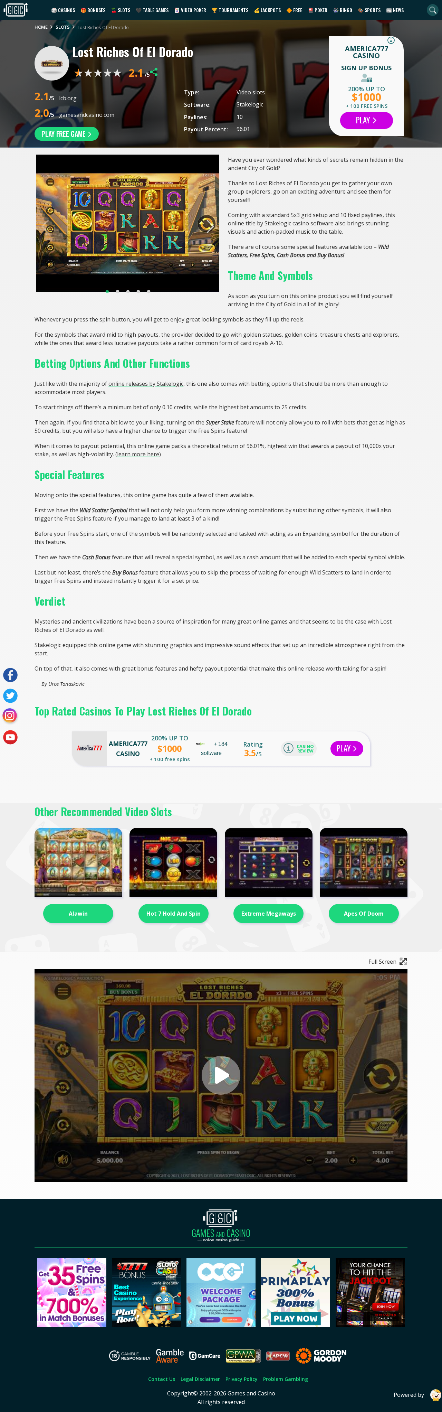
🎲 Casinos (63, 9)
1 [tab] (107, 291)
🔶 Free (294, 9)
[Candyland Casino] (71, 1325)
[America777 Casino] (89, 748)
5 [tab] (148, 291)
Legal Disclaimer (200, 1379)
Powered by (409, 1395)
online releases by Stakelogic (145, 383)
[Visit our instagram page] (10, 716)
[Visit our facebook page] (10, 675)
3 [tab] (127, 291)
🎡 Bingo (342, 9)
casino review (305, 748)
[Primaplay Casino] (295, 1325)
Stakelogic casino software (299, 223)
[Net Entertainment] (201, 744)
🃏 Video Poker (190, 9)
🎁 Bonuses (92, 9)
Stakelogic (250, 104)
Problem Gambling (285, 1379)
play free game (64, 134)
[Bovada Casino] (370, 1325)
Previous (46, 226)
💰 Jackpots (267, 9)
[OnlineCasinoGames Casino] (221, 1325)
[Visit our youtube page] (10, 737)
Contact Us (161, 1379)
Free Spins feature (88, 518)
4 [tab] (138, 291)
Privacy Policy (241, 1379)
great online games (262, 621)
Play (364, 120)
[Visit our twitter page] (10, 695)
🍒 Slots (120, 9)
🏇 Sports (369, 9)
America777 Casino (366, 52)
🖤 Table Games (152, 9)
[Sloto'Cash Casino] (146, 1325)
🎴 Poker (317, 9)
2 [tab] (117, 291)
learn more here (138, 454)
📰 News (395, 9)
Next (210, 226)
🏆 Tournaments (230, 9)
